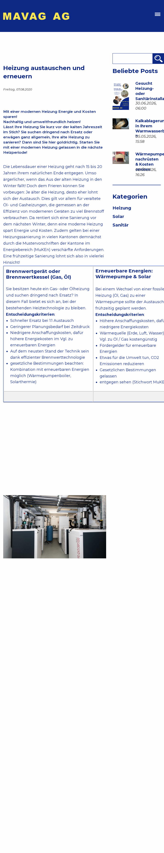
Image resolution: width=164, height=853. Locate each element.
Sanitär (121, 225)
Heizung (122, 208)
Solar (118, 216)
